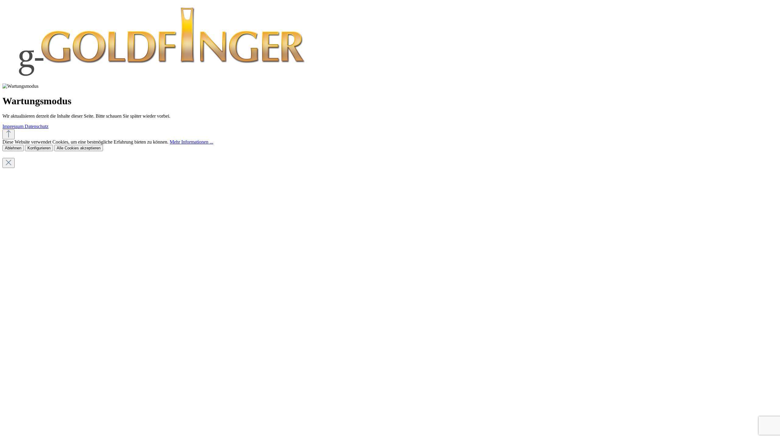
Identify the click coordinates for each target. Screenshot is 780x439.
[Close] (8, 163)
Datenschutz (36, 126)
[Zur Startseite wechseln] (160, 80)
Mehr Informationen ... (191, 142)
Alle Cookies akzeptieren (79, 148)
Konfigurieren (39, 148)
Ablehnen (13, 148)
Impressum (13, 126)
